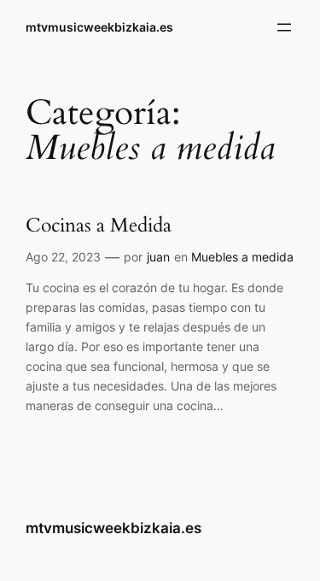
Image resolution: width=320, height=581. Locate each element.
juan (158, 256)
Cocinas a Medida (99, 226)
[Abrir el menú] (284, 27)
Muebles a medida (242, 256)
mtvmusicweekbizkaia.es (99, 27)
